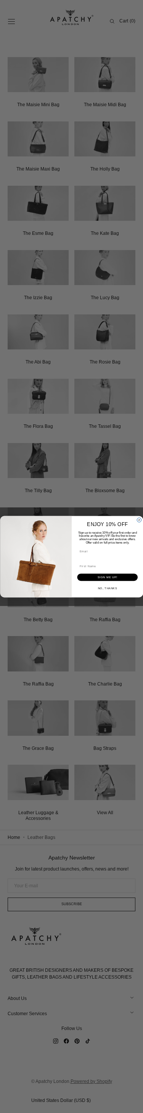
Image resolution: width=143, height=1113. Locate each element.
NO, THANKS (107, 588)
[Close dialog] (139, 520)
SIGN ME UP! (107, 577)
